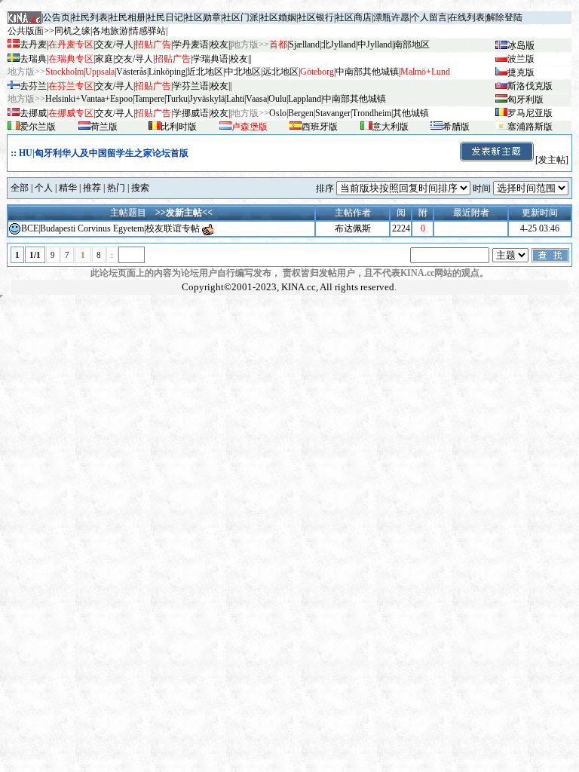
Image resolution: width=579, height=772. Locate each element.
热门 (116, 187)
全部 (20, 187)
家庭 (104, 59)
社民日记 (165, 17)
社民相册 (127, 17)
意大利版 (390, 126)
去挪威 (33, 113)
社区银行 (316, 17)
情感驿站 (148, 31)
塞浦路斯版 (530, 126)
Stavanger (333, 113)
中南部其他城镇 (354, 98)
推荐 (92, 187)
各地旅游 (110, 31)
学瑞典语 (210, 59)
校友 (219, 44)
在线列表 (467, 17)
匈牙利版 (525, 99)
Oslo (277, 113)
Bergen (301, 113)
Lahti (235, 98)
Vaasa (256, 98)
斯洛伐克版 (530, 86)
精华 (68, 187)
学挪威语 (191, 113)
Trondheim (371, 113)
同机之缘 (72, 31)
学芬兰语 (191, 86)
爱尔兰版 (38, 126)
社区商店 (353, 17)
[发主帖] (551, 160)
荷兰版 (104, 126)
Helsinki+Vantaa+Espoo (89, 98)
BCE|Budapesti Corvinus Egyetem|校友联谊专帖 (110, 228)
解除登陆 (504, 17)
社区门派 (240, 17)
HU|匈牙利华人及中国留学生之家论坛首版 (103, 153)
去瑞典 (33, 59)
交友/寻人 (114, 44)
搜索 (140, 187)
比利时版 (179, 126)
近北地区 (205, 71)
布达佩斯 (353, 228)
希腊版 (456, 126)
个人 (44, 187)
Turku (177, 98)
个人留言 (429, 17)
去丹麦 (33, 44)
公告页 (56, 17)
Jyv (207, 98)
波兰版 (521, 59)
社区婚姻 (278, 17)
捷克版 (521, 72)
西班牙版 (320, 126)
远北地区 (280, 71)
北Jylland (338, 44)
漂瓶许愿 (391, 17)
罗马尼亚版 (530, 113)
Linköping (167, 71)
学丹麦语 (191, 44)
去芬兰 (33, 86)
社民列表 (90, 17)
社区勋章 (203, 17)
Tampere (149, 98)
